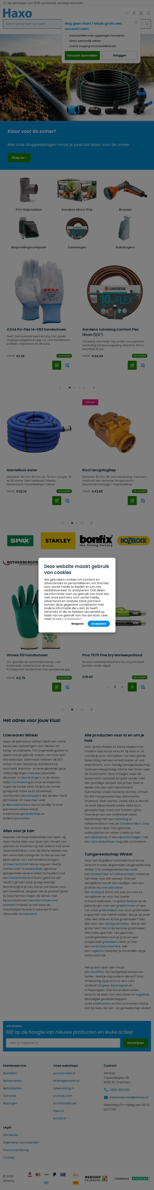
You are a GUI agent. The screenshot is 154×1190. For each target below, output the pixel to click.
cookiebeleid (71, 619)
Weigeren (77, 623)
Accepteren (98, 623)
